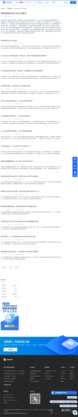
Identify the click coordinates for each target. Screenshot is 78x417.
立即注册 (10, 349)
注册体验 (66, 2)
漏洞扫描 (4, 285)
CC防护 (15, 291)
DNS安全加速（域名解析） (10, 378)
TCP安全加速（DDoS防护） (10, 376)
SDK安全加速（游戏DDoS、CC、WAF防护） (14, 371)
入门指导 (63, 371)
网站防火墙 (4, 288)
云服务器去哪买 (16, 294)
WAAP (15, 296)
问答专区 (63, 373)
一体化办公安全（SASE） (51, 371)
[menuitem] (17, 2)
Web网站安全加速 (49, 376)
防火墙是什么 (4, 291)
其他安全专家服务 (34, 381)
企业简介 (72, 371)
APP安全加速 (48, 378)
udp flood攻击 (15, 285)
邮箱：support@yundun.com (10, 400)
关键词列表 (9, 8)
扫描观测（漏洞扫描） (9, 381)
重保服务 (32, 378)
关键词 (62, 381)
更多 (52, 412)
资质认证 (72, 373)
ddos (15, 288)
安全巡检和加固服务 (35, 376)
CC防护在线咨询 (5, 294)
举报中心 (6, 402)
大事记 (71, 378)
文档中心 (3, 8)
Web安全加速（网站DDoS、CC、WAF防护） (14, 373)
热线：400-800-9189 (9, 397)
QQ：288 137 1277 (8, 395)
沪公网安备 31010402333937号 (39, 409)
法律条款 (72, 376)
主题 (62, 376)
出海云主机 (47, 373)
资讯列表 (63, 378)
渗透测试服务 (33, 373)
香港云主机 (4, 296)
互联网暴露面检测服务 (35, 371)
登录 (73, 2)
